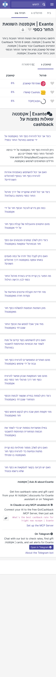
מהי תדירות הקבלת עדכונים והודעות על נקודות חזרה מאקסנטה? (25, 293)
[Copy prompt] (6, 518)
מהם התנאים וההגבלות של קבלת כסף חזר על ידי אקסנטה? (27, 225)
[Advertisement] (28, 567)
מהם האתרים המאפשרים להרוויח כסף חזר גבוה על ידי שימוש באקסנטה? (27, 361)
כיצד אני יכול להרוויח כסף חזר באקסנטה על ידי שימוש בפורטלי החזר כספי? (28, 138)
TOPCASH (34, 101)
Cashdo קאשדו (31, 92)
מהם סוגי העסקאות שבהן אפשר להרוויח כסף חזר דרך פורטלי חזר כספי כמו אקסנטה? (26, 379)
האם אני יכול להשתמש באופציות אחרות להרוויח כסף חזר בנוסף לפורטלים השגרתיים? (26, 176)
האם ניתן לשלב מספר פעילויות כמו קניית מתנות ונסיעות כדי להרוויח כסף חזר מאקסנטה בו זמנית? (26, 451)
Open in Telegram (40, 547)
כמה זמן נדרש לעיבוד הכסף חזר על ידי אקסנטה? (25, 209)
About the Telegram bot (39, 552)
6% (12, 83)
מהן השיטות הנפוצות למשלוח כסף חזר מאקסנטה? (25, 309)
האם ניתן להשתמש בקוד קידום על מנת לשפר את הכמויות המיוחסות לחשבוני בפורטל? (25, 343)
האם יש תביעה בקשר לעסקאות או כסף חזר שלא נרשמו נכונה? (28, 469)
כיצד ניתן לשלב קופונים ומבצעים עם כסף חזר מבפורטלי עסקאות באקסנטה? (26, 241)
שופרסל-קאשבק (31, 83)
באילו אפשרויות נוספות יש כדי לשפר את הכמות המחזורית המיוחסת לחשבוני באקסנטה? (26, 431)
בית (49, 12)
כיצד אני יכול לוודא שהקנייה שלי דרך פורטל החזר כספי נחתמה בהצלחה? (27, 193)
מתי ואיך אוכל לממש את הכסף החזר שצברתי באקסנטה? (24, 325)
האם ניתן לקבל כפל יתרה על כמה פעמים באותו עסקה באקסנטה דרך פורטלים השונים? (26, 260)
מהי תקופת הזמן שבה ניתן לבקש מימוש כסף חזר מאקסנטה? (28, 413)
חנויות (20, 12)
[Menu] (52, 4)
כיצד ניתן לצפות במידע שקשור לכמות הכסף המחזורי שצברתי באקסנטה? (28, 397)
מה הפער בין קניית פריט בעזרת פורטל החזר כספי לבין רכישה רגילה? (28, 277)
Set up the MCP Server (40, 525)
